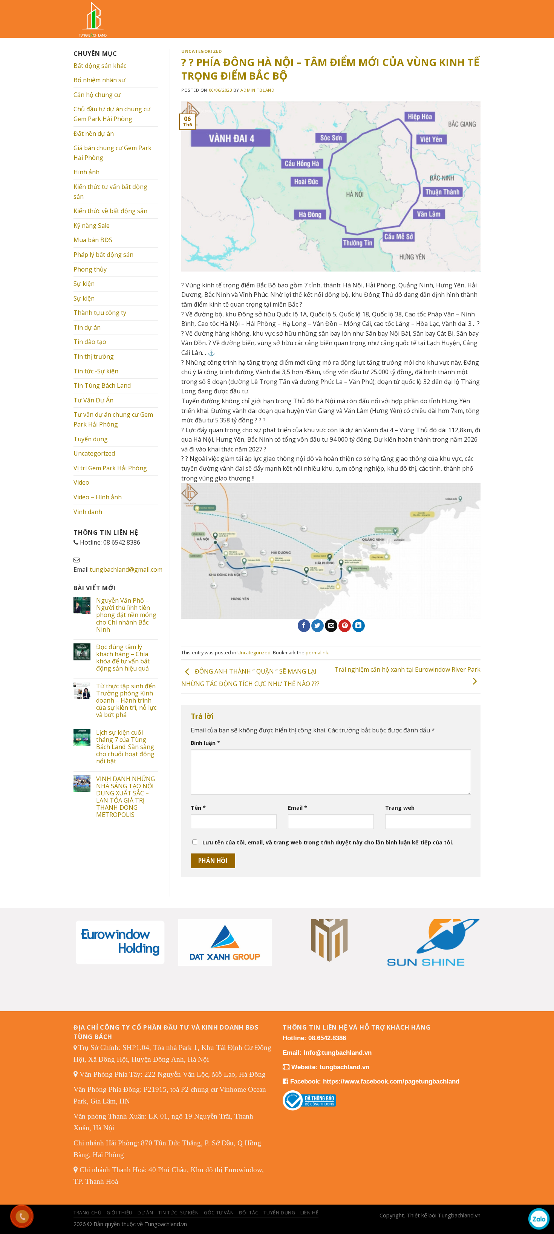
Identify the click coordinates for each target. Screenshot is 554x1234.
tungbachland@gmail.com (126, 569)
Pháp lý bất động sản (103, 254)
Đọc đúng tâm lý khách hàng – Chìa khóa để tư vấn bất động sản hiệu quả (123, 657)
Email (297, 807)
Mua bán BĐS (92, 240)
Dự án (145, 1212)
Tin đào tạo (89, 342)
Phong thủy (90, 269)
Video (81, 482)
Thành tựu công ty (99, 312)
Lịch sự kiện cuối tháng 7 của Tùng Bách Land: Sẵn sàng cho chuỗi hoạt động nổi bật (125, 747)
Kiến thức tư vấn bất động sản (110, 192)
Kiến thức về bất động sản (110, 211)
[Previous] (85, 933)
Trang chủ (87, 1212)
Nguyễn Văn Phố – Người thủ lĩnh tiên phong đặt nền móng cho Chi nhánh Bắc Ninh (126, 615)
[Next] (468, 933)
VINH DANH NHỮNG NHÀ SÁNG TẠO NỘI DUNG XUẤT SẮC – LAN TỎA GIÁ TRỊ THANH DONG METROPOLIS (125, 797)
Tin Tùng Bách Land (102, 385)
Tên (198, 807)
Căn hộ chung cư (97, 95)
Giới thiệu (120, 1212)
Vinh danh (87, 512)
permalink (317, 652)
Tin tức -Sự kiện (95, 371)
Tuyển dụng (90, 439)
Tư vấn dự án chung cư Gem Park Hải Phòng (113, 419)
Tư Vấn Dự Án (93, 400)
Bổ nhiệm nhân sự (99, 80)
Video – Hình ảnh (97, 497)
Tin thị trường (93, 356)
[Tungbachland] (98, 19)
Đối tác (249, 1212)
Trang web (400, 807)
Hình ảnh (86, 172)
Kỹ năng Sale (91, 225)
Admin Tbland (257, 90)
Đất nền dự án (93, 133)
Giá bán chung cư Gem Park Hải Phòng (112, 153)
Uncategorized (94, 453)
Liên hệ (309, 1212)
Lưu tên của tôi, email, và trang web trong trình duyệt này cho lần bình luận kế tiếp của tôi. (327, 842)
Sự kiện (84, 283)
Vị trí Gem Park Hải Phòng (110, 468)
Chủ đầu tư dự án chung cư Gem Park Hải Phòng (111, 114)
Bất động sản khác (99, 65)
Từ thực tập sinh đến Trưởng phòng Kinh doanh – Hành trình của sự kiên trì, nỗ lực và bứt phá (126, 701)
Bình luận (205, 742)
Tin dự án (87, 327)
